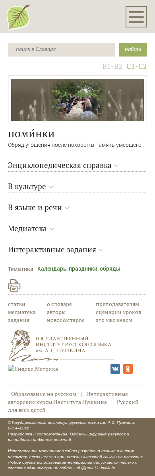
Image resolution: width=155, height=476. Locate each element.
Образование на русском (43, 394)
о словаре (59, 304)
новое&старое (66, 320)
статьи (16, 304)
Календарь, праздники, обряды (78, 268)
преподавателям (117, 304)
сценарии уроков (118, 312)
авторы (56, 312)
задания (18, 320)
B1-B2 (112, 66)
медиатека (22, 312)
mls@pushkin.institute (95, 467)
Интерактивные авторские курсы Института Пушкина (68, 398)
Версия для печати (14, 285)
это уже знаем (114, 320)
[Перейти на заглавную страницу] (18, 17)
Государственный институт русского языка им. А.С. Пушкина (73, 422)
